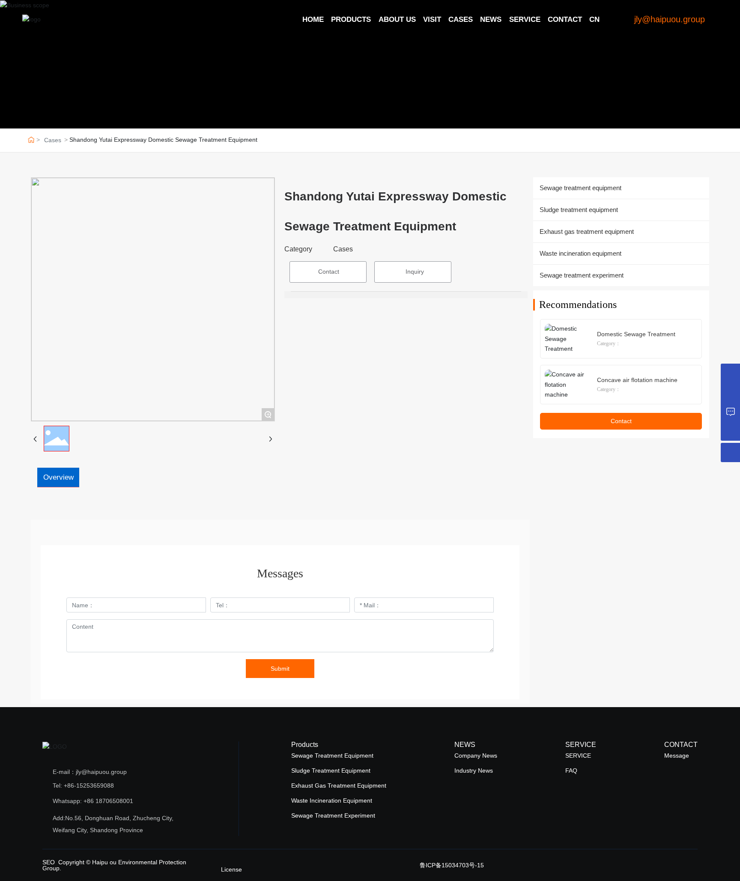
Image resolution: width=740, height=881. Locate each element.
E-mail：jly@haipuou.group (90, 771)
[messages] (730, 411)
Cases (52, 140)
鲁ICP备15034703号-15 (452, 865)
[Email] (730, 373)
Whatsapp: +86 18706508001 (93, 800)
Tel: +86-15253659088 (83, 785)
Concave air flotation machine (637, 379)
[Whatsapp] (730, 392)
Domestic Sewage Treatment (636, 334)
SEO (48, 862)
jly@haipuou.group (669, 19)
